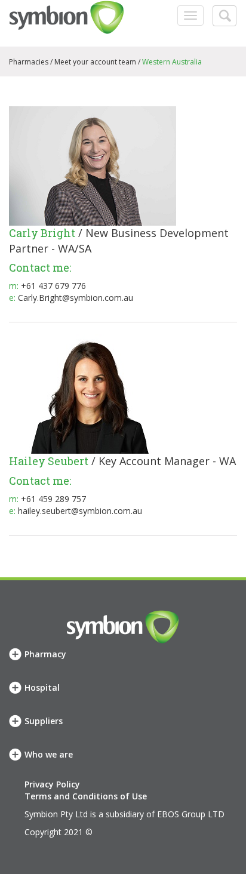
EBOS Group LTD (191, 814)
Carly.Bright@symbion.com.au (75, 297)
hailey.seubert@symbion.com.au (80, 510)
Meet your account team (95, 62)
